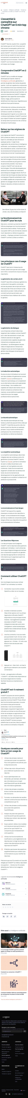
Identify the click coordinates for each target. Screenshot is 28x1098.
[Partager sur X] (7, 916)
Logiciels (5, 10)
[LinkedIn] (9, 1094)
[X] (6, 1094)
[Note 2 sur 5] (6, 907)
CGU (16, 1081)
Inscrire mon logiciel (19, 1053)
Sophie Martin (8, 38)
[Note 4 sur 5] (10, 907)
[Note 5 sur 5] (13, 907)
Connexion (4, 1059)
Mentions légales (19, 1075)
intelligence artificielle (8, 81)
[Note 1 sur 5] (3, 907)
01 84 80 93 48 (5, 1036)
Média (3, 1069)
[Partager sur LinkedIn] (3, 916)
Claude (10, 462)
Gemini (9, 379)
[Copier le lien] (14, 916)
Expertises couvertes (6, 1049)
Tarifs (3, 1062)
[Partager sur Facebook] (11, 916)
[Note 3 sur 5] (8, 907)
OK (24, 1031)
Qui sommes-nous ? (19, 1073)
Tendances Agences (6, 1071)
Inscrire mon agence (6, 1057)
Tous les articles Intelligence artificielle (11, 999)
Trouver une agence (6, 1047)
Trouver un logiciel (19, 1047)
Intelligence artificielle (14, 10)
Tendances (23, 10)
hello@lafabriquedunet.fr (7, 1034)
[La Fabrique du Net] (4, 3)
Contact (17, 1070)
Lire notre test (5, 34)
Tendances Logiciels (6, 1073)
